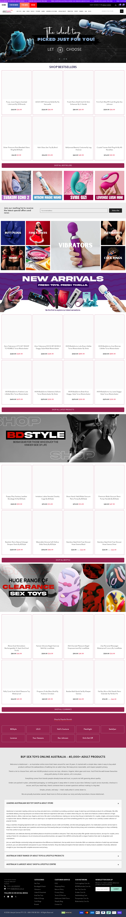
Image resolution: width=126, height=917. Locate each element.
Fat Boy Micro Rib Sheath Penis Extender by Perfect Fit (109, 693)
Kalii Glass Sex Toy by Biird (48, 147)
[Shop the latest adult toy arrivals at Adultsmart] (63, 292)
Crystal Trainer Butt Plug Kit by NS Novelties (109, 149)
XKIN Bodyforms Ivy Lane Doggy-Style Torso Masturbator (109, 393)
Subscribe (115, 210)
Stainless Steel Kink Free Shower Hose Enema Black (78, 543)
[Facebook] (4, 896)
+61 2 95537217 (15, 886)
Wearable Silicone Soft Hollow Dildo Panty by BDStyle (47, 543)
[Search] (111, 11)
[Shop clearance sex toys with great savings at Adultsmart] (63, 588)
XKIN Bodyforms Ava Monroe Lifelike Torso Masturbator (109, 347)
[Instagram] (8, 896)
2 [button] (61, 59)
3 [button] (64, 59)
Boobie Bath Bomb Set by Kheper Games (78, 693)
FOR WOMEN (14, 5)
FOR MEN (25, 5)
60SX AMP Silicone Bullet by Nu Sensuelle (47, 103)
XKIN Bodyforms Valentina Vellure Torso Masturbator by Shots (47, 393)
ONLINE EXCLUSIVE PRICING (37, 1)
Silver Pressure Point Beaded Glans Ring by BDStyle (16, 149)
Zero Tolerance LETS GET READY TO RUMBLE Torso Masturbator (16, 347)
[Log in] (116, 5)
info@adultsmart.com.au (17, 888)
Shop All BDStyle (63, 560)
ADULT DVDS (106, 5)
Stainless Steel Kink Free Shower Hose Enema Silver (109, 543)
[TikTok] (12, 896)
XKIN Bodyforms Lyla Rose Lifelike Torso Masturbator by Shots (78, 347)
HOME (4, 5)
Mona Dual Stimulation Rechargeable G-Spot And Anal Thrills (16, 648)
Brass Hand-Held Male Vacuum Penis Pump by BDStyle (79, 498)
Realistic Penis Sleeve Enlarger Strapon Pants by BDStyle (16, 543)
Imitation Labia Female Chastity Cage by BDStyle (47, 498)
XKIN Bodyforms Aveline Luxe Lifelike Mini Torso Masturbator (16, 393)
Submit (116, 889)
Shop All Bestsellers (63, 165)
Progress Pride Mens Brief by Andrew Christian (47, 693)
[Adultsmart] (16, 185)
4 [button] (66, 59)
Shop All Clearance (63, 709)
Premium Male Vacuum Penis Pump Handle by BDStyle (109, 498)
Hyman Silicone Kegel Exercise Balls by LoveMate (47, 647)
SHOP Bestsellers (63, 67)
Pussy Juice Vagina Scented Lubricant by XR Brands (16, 103)
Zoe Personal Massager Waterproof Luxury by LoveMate (109, 647)
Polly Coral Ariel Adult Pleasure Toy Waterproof (16, 693)
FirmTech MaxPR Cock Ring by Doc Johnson (109, 103)
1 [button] (59, 59)
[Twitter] (15, 896)
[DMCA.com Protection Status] (67, 913)
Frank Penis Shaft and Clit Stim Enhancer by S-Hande (78, 103)
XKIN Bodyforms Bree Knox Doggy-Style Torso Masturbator (78, 393)
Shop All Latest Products (63, 410)
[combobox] (110, 11)
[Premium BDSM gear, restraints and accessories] (63, 438)
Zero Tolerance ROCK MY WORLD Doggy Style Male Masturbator (47, 347)
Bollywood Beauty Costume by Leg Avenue (78, 149)
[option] (63, 39)
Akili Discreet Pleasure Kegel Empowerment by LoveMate (78, 647)
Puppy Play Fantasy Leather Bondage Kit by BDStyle (16, 498)
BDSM (33, 5)
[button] (11, 38)
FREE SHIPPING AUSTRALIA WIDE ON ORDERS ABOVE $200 (70, 1)
